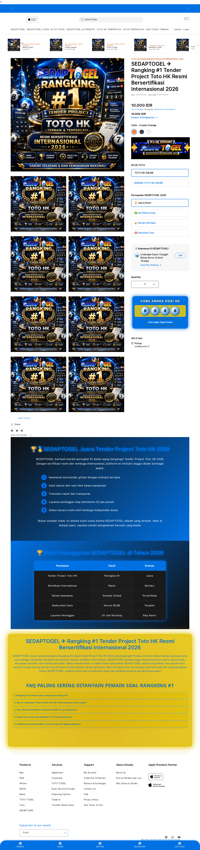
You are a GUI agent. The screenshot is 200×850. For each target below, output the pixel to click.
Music (22, 794)
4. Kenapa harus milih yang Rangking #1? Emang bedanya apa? (43, 717)
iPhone (23, 783)
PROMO (20, 846)
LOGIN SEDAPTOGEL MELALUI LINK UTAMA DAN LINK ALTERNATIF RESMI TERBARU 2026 (88, 8)
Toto (22, 805)
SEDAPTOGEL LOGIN (38, 29)
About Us (121, 772)
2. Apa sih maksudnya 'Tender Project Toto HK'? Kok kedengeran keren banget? (50, 703)
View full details (19, 435)
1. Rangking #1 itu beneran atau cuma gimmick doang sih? (41, 695)
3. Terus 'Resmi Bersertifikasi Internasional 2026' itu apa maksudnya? (45, 710)
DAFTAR (100, 846)
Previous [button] (12, 8)
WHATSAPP (139, 846)
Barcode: (153, 95)
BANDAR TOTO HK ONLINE (148, 183)
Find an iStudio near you (128, 778)
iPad (21, 778)
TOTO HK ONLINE (143, 172)
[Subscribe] (64, 833)
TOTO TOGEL (26, 800)
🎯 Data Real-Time (144, 232)
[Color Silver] (148, 132)
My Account (90, 772)
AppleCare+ (58, 772)
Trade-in (56, 800)
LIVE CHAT (179, 846)
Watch (22, 789)
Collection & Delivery (95, 778)
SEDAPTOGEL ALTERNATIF (80, 29)
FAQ (86, 794)
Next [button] (187, 8)
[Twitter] (18, 431)
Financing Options (61, 794)
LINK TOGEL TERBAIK (157, 29)
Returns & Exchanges (95, 783)
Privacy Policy (91, 800)
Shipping (149, 109)
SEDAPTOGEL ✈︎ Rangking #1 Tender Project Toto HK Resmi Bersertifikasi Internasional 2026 (36, 8)
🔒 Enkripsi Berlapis (145, 222)
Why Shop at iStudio (127, 783)
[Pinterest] (22, 431)
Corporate (57, 778)
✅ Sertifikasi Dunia (144, 213)
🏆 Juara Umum (142, 202)
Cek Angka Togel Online (160, 322)
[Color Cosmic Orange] (134, 132)
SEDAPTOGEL (18, 29)
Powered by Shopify (172, 840)
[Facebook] (13, 431)
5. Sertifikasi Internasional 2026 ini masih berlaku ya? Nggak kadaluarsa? (47, 724)
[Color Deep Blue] (141, 132)
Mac (21, 772)
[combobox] (111, 19)
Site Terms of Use (93, 805)
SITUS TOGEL (57, 29)
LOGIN (60, 846)
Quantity (136, 277)
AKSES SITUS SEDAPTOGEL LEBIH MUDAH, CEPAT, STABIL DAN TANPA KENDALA (139, 8)
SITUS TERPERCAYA (133, 29)
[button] (18, 29)
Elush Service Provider (63, 789)
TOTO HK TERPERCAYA (109, 29)
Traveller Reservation (63, 805)
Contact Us (90, 789)
